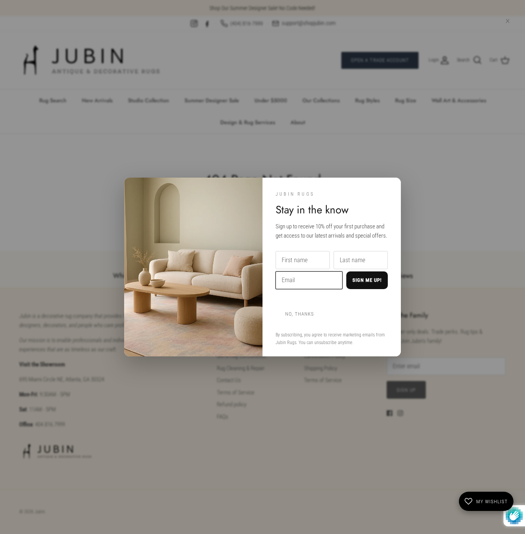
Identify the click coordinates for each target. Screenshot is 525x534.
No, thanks (299, 314)
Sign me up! (367, 280)
